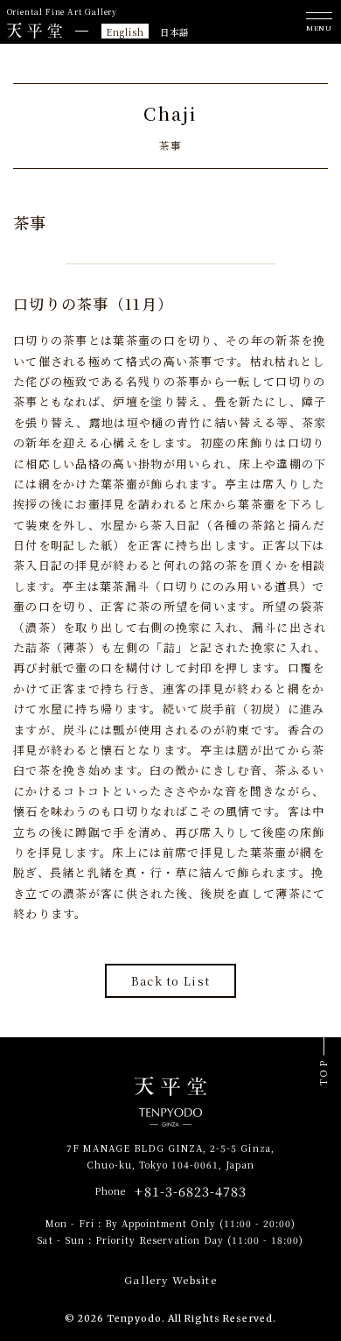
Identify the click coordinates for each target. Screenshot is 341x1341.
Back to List (171, 980)
